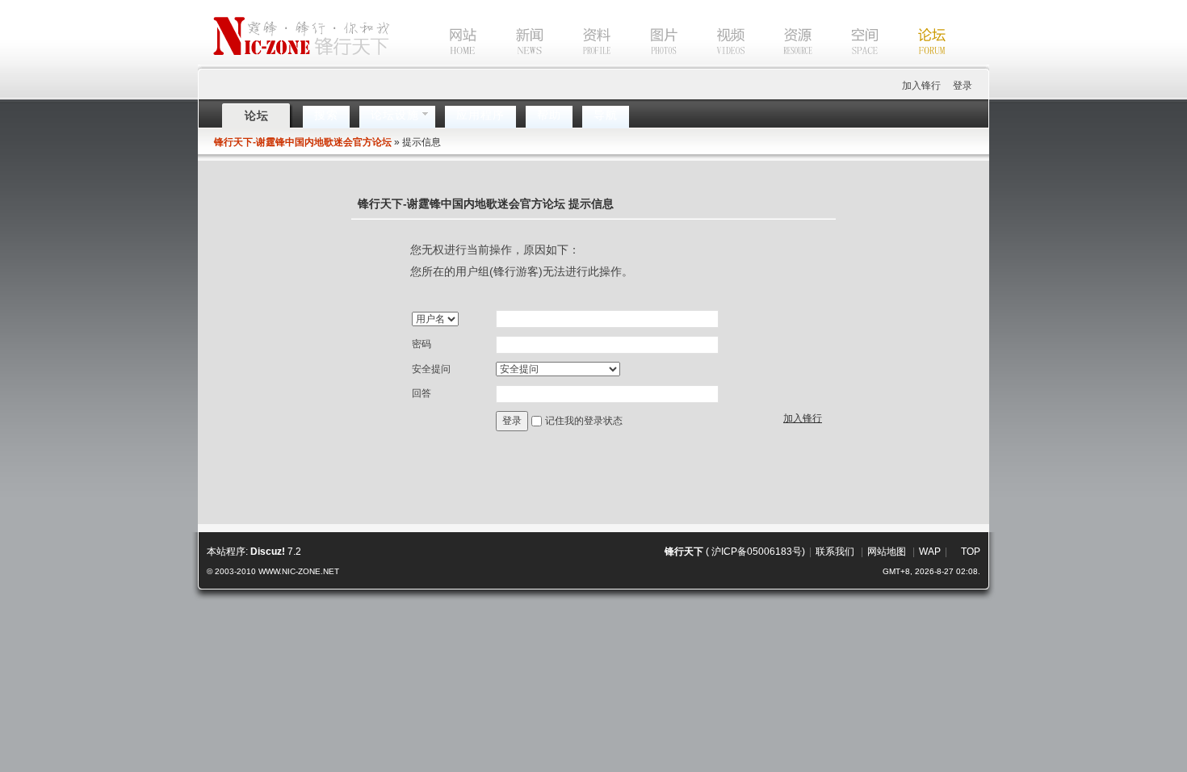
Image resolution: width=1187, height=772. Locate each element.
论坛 (257, 115)
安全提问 (431, 369)
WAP (930, 551)
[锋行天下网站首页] (438, 63)
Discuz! (267, 551)
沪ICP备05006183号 (756, 551)
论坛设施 (395, 114)
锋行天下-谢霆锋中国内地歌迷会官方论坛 (303, 142)
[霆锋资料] (580, 63)
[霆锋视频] (714, 63)
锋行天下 (684, 551)
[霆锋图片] (647, 63)
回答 (421, 393)
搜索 (326, 114)
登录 (962, 85)
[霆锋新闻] (513, 63)
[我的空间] (848, 63)
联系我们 (835, 551)
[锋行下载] (781, 63)
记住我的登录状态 (584, 420)
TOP (970, 551)
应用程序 (480, 114)
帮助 (549, 114)
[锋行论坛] (915, 63)
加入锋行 (921, 85)
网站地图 (886, 551)
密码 (421, 344)
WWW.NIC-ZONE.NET (298, 571)
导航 (606, 114)
